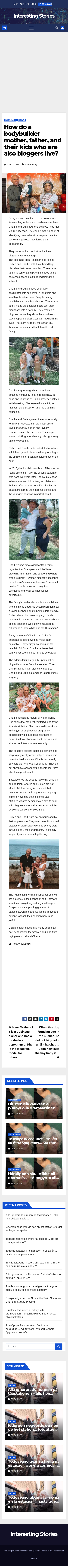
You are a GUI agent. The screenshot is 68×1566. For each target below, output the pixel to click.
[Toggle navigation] (31, 28)
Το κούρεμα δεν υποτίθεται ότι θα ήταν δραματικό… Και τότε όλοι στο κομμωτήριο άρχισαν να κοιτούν (30, 1329)
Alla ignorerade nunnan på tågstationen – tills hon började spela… (33, 1393)
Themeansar (58, 1551)
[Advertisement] (34, 67)
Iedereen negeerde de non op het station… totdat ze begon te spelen (33, 1429)
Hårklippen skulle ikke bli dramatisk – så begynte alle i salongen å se (33, 1177)
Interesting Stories (34, 16)
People (21, 120)
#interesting (31, 164)
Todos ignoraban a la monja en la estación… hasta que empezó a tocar (33, 1501)
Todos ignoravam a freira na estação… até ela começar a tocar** (33, 1465)
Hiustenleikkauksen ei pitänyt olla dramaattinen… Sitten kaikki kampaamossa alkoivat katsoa (31, 1313)
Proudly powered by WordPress (18, 1551)
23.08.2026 (16, 1399)
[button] (57, 27)
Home (34, 1558)
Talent (12, 1385)
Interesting (10, 120)
